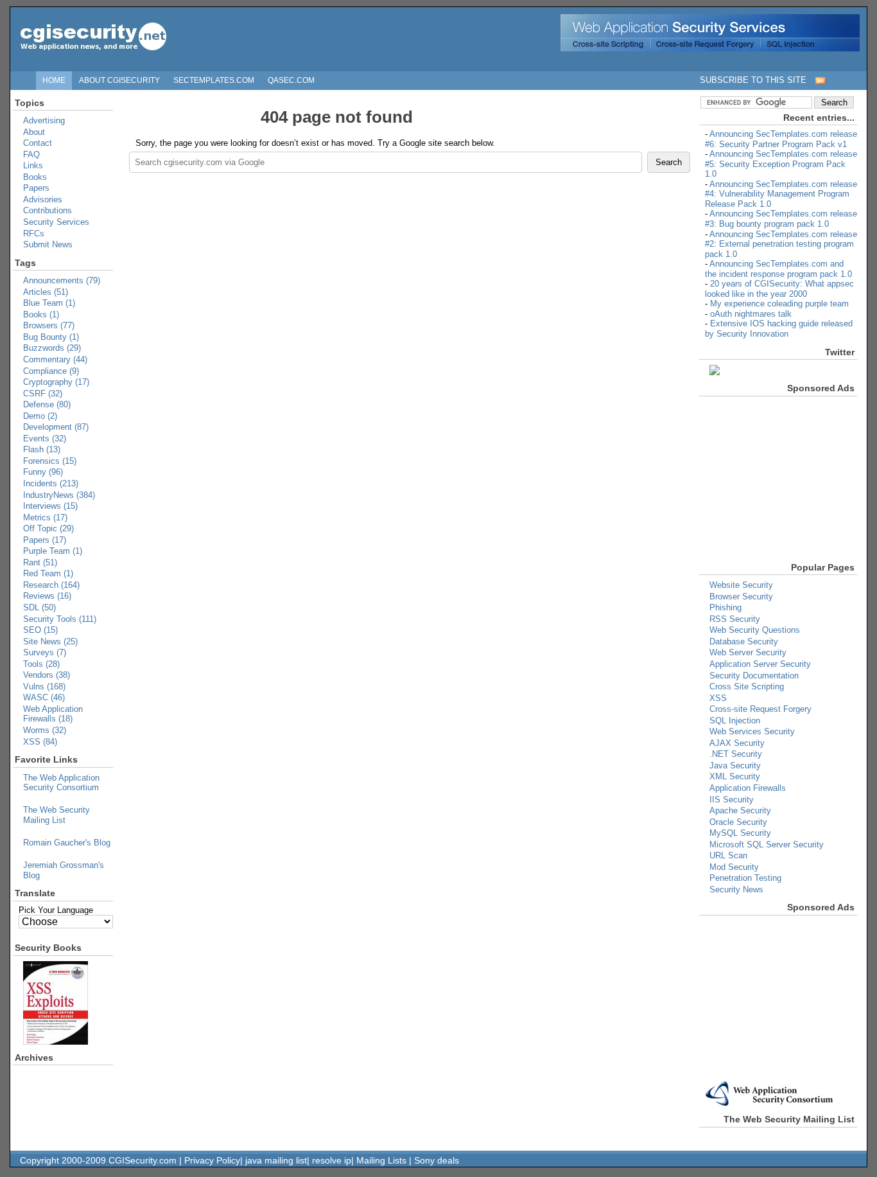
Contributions (47, 210)
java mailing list (276, 1160)
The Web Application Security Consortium (61, 783)
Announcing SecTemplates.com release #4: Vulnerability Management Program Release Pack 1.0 (781, 194)
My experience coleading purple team (779, 303)
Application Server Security (760, 664)
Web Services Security (752, 731)
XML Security (734, 776)
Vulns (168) (44, 686)
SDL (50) (39, 607)
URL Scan (728, 855)
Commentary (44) (55, 359)
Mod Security (734, 867)
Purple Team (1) (52, 551)
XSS (718, 698)
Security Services (56, 222)
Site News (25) (50, 641)
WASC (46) (44, 697)
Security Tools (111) (59, 619)
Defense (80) (47, 404)
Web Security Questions (754, 630)
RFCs (33, 233)
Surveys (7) (44, 652)
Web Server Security (747, 652)
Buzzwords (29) (52, 348)
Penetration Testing (745, 878)
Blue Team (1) (49, 303)
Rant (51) (40, 562)
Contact (37, 143)
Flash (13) (41, 449)
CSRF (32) (42, 393)
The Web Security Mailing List (56, 815)
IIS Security (731, 799)
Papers (36, 188)
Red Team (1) (48, 573)
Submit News (48, 244)
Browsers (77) (48, 325)
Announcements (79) (61, 280)
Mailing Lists (381, 1160)
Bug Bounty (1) (51, 337)
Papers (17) (44, 540)
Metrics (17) (45, 517)
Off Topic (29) (48, 528)
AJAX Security (737, 743)
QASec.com (291, 80)
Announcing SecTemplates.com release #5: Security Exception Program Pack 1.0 (781, 164)
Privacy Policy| (214, 1160)
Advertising (44, 120)
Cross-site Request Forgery (760, 709)
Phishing (725, 607)
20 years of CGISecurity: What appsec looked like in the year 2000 (779, 289)
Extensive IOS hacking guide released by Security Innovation (779, 329)
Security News (736, 889)
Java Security (735, 765)
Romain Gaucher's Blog (66, 842)
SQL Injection (734, 720)
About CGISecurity (119, 80)
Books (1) (41, 314)
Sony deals (436, 1160)
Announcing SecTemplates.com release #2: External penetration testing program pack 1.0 (781, 244)
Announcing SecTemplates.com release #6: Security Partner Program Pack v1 (781, 139)
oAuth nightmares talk (751, 314)
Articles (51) (45, 292)
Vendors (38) (46, 675)
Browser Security (741, 596)
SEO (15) (40, 630)
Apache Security (740, 810)
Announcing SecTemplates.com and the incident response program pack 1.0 (778, 269)
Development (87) (56, 427)
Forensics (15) (49, 461)
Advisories (42, 199)
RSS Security (734, 619)
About (34, 132)
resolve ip (331, 1160)
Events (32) (44, 438)
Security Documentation (754, 675)
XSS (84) (40, 742)
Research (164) (51, 585)
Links (33, 165)
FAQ (31, 154)
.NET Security (735, 754)
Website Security (741, 585)
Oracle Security (738, 822)
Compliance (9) (51, 371)
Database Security (743, 641)
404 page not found (337, 117)
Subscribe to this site (753, 80)
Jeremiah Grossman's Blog (63, 870)
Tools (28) (41, 664)
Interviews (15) (50, 506)
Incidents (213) (50, 483)
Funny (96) (43, 472)
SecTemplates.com (213, 80)
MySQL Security (740, 833)
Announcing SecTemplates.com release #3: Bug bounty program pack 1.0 (781, 219)
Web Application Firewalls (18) (53, 714)
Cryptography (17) (56, 382)
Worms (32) (44, 730)
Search (669, 162)
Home (53, 80)
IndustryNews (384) (59, 495)
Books (35, 177)
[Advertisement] (743, 477)
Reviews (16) (47, 596)
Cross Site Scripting (746, 686)
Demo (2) (40, 416)
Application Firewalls (747, 788)
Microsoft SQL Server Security (766, 844)
